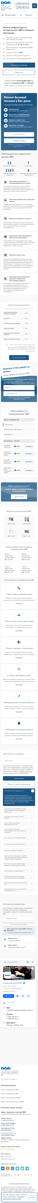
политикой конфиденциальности (21, 398)
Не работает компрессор (7, 446)
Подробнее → (29, 446)
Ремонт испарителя (9, 328)
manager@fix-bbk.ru (8, 1135)
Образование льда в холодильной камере (7, 470)
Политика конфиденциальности (19, 1183)
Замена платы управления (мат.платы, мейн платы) (10, 313)
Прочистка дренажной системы (12, 339)
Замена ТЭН (7, 318)
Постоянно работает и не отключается (8, 461)
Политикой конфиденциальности (19, 924)
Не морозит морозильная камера (7, 453)
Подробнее (19, 603)
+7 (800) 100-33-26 (22, 7)
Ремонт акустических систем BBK (12, 1102)
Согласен (32, 1197)
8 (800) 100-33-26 (7, 1125)
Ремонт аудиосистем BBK (9, 1090)
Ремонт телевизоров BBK (9, 1094)
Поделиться (3, 1168)
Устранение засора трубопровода (12, 323)
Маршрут (10, 996)
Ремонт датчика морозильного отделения (11, 333)
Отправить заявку (19, 141)
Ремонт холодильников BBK (10, 1098)
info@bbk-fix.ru (6, 1130)
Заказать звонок (19, 497)
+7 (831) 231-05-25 (22, 3)
